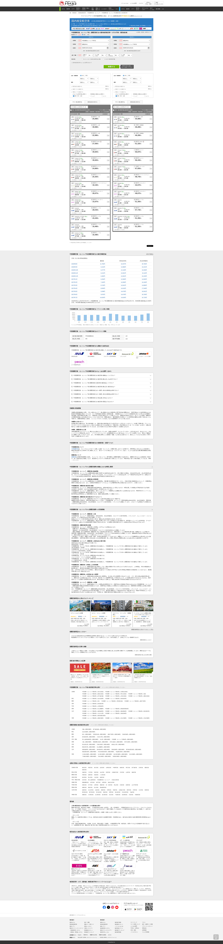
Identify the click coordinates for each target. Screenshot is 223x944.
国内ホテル (72, 922)
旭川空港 (96, 767)
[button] (80, 119)
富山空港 (90, 777)
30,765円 (144, 264)
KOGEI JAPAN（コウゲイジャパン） (108, 937)
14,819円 (102, 297)
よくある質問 (133, 3)
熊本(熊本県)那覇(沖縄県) (103, 749)
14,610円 (123, 288)
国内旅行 (72, 920)
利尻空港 (90, 767)
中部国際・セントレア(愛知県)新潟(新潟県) (92, 703)
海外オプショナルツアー (106, 930)
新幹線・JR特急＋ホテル (76, 932)
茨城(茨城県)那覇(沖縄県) (128, 734)
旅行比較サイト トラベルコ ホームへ (78, 915)
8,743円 (103, 285)
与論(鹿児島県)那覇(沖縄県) (123, 751)
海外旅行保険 (118, 922)
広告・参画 (133, 930)
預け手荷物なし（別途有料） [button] (100, 141)
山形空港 (128, 772)
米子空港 (90, 785)
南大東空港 (104, 794)
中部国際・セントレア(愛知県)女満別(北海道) (116, 691)
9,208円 (103, 291)
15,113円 (144, 273)
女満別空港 (108, 767)
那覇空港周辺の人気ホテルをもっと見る (142, 629)
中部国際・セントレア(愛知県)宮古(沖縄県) (115, 718)
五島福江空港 (122, 790)
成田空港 (90, 774)
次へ (153, 673)
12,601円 (123, 273)
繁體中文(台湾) (93, 935)
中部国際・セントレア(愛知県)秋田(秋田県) (115, 698)
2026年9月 (74, 267)
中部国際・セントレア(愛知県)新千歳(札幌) (92, 696)
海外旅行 (102, 920)
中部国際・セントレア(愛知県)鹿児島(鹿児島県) (94, 715)
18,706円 (144, 294)
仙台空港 (102, 772)
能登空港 (102, 777)
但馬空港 (104, 782)
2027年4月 (74, 288)
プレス (143, 922)
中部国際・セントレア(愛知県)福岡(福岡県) (92, 711)
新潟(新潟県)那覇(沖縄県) (88, 736)
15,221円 (144, 267)
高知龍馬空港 (103, 787)
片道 (88, 34)
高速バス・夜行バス (89, 924)
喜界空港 (111, 792)
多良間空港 (124, 794)
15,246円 (144, 282)
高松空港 (90, 787)
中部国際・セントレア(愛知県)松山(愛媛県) (92, 708)
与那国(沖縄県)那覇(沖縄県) (119, 756)
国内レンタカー (88, 926)
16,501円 (144, 291)
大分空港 (141, 790)
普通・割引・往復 (78, 95)
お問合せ (148, 3)
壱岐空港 (115, 790)
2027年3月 (74, 285)
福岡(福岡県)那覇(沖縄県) (88, 749)
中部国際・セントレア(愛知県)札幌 (137, 693)
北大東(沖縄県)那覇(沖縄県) (105, 754)
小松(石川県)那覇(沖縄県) (103, 736)
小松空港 (96, 777)
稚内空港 (84, 767)
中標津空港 (115, 767)
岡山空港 (116, 785)
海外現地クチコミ (119, 928)
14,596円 (123, 282)
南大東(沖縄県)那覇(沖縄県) (121, 754)
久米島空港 (90, 794)
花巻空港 (96, 772)
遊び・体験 (87, 922)
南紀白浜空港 (111, 782)
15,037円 (123, 264)
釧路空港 (122, 767)
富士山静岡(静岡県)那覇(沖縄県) (90, 739)
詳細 (108, 118)
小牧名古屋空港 (115, 779)
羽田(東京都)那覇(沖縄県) (99, 734)
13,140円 (123, 270)
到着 (86, 75)
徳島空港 (84, 787)
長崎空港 (103, 790)
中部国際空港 (75, 449)
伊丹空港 (92, 782)
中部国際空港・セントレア (103, 779)
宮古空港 (111, 794)
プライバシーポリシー (147, 926)
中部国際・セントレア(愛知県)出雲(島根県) (92, 706)
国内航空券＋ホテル (75, 930)
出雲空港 (96, 785)
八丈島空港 (102, 774)
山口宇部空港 (135, 785)
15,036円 (144, 270)
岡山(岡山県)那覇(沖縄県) (88, 744)
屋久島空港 (98, 792)
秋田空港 (108, 772)
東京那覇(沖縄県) (86, 734)
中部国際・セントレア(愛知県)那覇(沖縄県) (92, 718)
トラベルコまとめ (119, 926)
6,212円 (103, 273)
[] (138, 16)
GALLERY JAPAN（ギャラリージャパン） (88, 937)
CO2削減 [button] (80, 117)
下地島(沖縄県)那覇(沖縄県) (89, 756)
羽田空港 (84, 774)
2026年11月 (74, 273)
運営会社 (144, 928)
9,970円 (103, 294)
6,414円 (103, 267)
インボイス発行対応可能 (109, 59)
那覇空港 (73, 457)
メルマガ (141, 3)
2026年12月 (74, 276)
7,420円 (103, 282)
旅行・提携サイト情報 (147, 924)
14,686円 (123, 267)
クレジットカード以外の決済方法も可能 (91, 59)
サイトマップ (134, 922)
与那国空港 (137, 794)
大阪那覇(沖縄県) (86, 742)
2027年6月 (74, 294)
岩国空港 (128, 785)
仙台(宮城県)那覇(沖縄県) (88, 731)
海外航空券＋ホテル (105, 928)
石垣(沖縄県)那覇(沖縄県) (104, 756)
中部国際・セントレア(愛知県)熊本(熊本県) (138, 711)
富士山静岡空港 (91, 779)
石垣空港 (131, 794)
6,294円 (103, 279)
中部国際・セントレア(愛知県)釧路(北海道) (92, 693)
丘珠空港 (141, 767)
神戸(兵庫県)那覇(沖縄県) (130, 742)
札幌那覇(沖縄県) (86, 729)
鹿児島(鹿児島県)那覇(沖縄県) (133, 749)
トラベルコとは (124, 3)
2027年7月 (74, 297)
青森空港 (84, 772)
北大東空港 (97, 794)
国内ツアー (72, 926)
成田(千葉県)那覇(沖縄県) (114, 734)
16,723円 (144, 297)
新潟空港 (84, 777)
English (79, 935)
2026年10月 (74, 270)
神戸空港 (98, 782)
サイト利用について (135, 924)
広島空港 (122, 785)
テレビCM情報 (145, 932)
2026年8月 (74, 264)
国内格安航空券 (80, 20)
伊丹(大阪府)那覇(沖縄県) (116, 742)
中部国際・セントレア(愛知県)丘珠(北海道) (115, 696)
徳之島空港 (117, 792)
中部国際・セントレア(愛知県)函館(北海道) (138, 696)
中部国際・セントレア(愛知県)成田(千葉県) (135, 701)
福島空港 (134, 772)
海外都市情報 (118, 932)
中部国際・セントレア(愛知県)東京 (91, 701)
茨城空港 (96, 774)
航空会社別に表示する (92, 101)
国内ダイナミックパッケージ (76, 928)
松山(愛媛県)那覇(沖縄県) (103, 747)
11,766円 (102, 264)
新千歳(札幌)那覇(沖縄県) (99, 729)
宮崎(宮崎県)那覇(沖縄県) (118, 749)
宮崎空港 (147, 790)
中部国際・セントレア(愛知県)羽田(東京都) (112, 701)
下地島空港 (117, 794)
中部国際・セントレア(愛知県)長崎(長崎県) (115, 711)
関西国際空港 (85, 782)
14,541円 (123, 285)
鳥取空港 (84, 785)
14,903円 (144, 279)
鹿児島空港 (84, 792)
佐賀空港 (97, 790)
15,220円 (144, 276)
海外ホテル (102, 922)
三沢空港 (90, 772)
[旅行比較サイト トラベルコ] (70, 13)
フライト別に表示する (77, 101)
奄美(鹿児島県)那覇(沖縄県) (89, 751)
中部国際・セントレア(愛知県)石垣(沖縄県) (138, 718)
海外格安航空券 (103, 924)
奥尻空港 (84, 769)
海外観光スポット (119, 924)
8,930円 (103, 288)
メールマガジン (134, 932)
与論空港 (132, 792)
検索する (111, 67)
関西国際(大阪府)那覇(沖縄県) (100, 742)
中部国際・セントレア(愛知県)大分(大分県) (92, 713)
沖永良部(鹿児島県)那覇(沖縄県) (106, 751)
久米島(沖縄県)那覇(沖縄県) (89, 754)
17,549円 (144, 288)
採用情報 (144, 930)
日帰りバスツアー (88, 928)
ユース (104, 96)
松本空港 (84, 779)
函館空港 (147, 767)
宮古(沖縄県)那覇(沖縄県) (135, 754)
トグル (111, 375)
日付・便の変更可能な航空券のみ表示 (91, 50)
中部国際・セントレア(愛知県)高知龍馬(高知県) (117, 708)
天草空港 (135, 790)
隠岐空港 (102, 785)
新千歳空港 (134, 767)
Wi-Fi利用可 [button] (79, 150)
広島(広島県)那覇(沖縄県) (103, 744)
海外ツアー (102, 926)
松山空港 (96, 787)
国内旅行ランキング (89, 932)
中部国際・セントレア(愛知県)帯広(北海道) (115, 693)
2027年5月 (74, 291)
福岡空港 (84, 790)
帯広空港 (128, 767)
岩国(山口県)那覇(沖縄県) (118, 744)
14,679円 (123, 291)
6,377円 (103, 270)
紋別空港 (102, 767)
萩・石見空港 (109, 785)
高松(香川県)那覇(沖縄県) (88, 747)
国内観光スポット (88, 930)
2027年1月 (74, 279)
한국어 (109, 935)
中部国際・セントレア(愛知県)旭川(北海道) (92, 691)
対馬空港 (109, 790)
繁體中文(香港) (102, 935)
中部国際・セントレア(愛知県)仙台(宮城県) (92, 698)
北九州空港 (90, 790)
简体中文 (86, 935)
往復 (84, 34)
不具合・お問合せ (135, 928)
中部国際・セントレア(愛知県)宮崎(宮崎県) (115, 713)
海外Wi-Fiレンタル (104, 932)
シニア (93, 96)
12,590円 (123, 279)
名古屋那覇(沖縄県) (105, 739)
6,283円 (103, 276)
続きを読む (76, 452)
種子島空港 (91, 792)
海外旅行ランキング (119, 930)
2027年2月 (74, 282)
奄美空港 (105, 792)
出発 (83, 75)
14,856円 (144, 285)
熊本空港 (129, 790)
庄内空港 (122, 772)
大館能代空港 (115, 772)
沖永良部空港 (125, 792)
